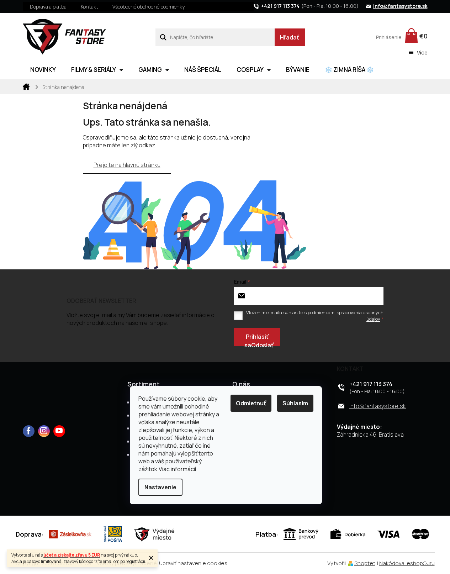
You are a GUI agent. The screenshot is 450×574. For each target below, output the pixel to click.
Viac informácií (177, 469)
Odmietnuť (251, 403)
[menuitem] (43, 69)
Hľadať (289, 37)
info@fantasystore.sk (377, 406)
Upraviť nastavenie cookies (193, 563)
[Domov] (26, 86)
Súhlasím (295, 403)
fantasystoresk (44, 431)
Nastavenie (160, 487)
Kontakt (89, 6)
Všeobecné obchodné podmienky (148, 6)
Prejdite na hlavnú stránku (127, 165)
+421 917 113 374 (370, 384)
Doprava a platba (48, 6)
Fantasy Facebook (29, 431)
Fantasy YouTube (59, 431)
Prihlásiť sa (256, 339)
